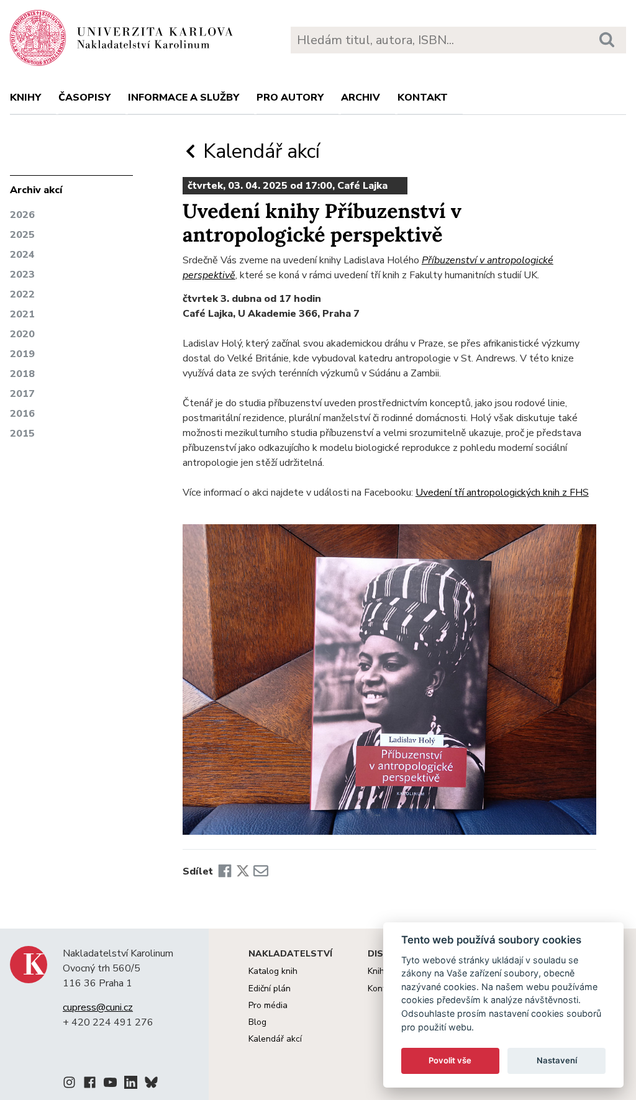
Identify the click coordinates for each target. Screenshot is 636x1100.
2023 (22, 274)
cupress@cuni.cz (98, 1007)
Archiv (360, 97)
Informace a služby (183, 97)
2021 (22, 314)
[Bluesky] (151, 1084)
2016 (22, 413)
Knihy (25, 97)
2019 (22, 354)
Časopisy (84, 97)
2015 (22, 433)
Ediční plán (269, 988)
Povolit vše (450, 1060)
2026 (22, 215)
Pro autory (290, 97)
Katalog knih (273, 971)
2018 (22, 374)
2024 (22, 254)
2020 (22, 334)
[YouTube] (110, 1084)
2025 (22, 235)
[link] (502, 492)
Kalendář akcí (259, 151)
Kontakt (423, 97)
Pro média (268, 1005)
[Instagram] (69, 1084)
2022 (22, 294)
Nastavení (557, 1060)
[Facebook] (225, 871)
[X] (243, 871)
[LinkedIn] (130, 1084)
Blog (257, 1022)
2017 (22, 394)
